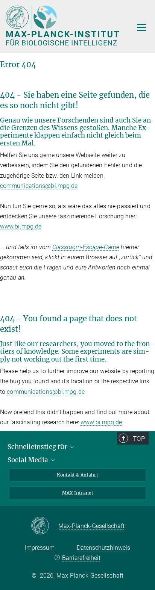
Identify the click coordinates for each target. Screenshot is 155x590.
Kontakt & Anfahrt (77, 475)
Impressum (40, 547)
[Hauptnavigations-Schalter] (141, 27)
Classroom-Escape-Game (85, 247)
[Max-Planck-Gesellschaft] (44, 526)
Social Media (29, 460)
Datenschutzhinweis (103, 547)
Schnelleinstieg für (38, 447)
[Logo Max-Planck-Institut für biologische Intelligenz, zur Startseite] (63, 25)
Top (139, 438)
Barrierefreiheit (81, 557)
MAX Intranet (77, 493)
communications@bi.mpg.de (39, 185)
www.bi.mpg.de (20, 226)
